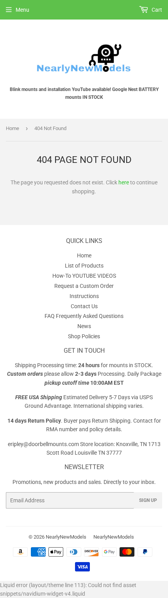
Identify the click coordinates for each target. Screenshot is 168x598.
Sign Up (148, 500)
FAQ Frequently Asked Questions (84, 316)
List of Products (84, 265)
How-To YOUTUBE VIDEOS (84, 276)
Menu (22, 10)
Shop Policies (84, 336)
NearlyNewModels (66, 537)
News (84, 326)
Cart (156, 10)
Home (12, 128)
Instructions (84, 296)
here (123, 182)
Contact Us (84, 306)
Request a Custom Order (84, 286)
